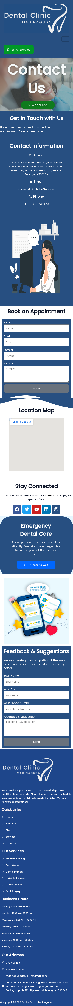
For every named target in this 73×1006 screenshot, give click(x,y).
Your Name (11, 675)
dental (51, 495)
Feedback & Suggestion (20, 717)
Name (7, 322)
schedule (43, 127)
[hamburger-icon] (65, 39)
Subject (8, 363)
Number (8, 349)
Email (7, 336)
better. (8, 668)
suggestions (31, 664)
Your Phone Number (17, 703)
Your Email (11, 689)
